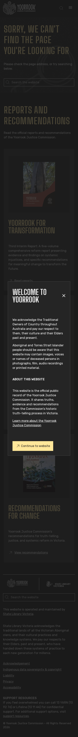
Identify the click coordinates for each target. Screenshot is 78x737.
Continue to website (35, 446)
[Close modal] (64, 295)
